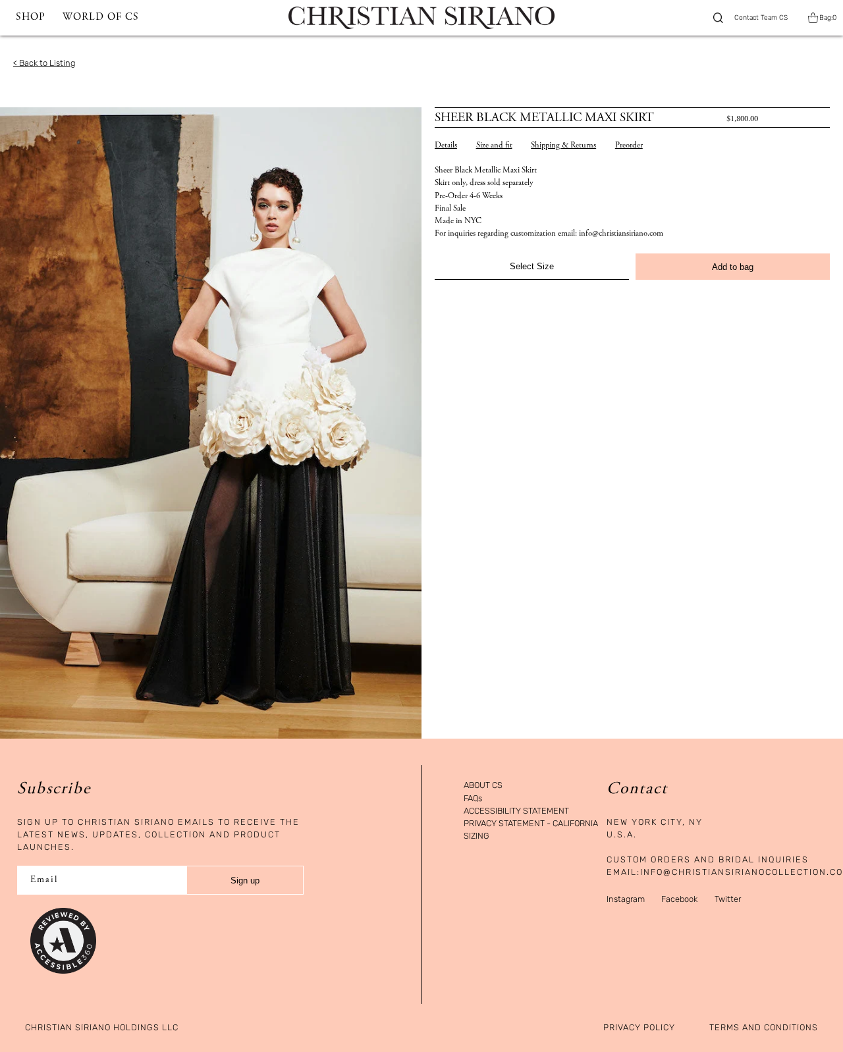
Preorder (629, 146)
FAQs (473, 799)
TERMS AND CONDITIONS (763, 1028)
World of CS (101, 17)
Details (446, 146)
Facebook (679, 899)
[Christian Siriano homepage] (421, 18)
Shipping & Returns (563, 146)
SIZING (476, 836)
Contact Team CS (761, 17)
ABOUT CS (483, 785)
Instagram (626, 899)
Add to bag (732, 267)
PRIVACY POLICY (639, 1028)
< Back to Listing (44, 63)
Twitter (728, 899)
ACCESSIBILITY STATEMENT (516, 811)
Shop (30, 17)
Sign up (245, 880)
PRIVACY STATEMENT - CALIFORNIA (531, 824)
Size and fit (494, 146)
